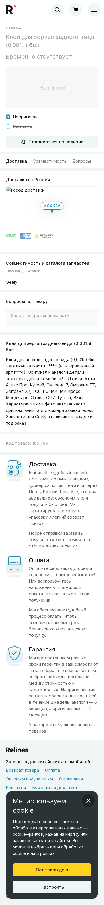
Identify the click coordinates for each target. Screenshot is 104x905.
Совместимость (50, 161)
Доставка (16, 161)
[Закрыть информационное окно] (88, 800)
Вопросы (82, 161)
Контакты (16, 787)
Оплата (52, 770)
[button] (52, 207)
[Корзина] (75, 9)
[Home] (11, 10)
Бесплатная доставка (54, 787)
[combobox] (57, 9)
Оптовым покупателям (29, 779)
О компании (71, 779)
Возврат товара (22, 770)
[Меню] (94, 9)
